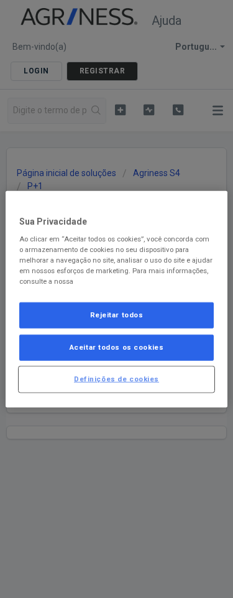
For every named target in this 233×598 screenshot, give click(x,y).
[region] (116, 299)
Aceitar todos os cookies (117, 347)
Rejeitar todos (117, 315)
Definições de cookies (116, 379)
